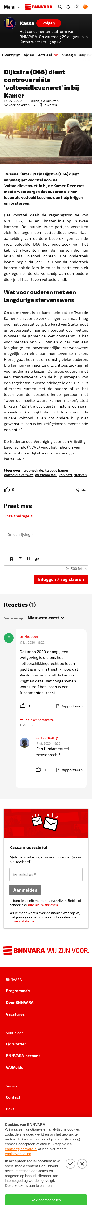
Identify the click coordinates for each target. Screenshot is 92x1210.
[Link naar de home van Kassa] (10, 23)
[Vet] (12, 560)
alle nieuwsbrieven (43, 905)
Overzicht (11, 54)
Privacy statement (23, 921)
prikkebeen (29, 636)
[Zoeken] (60, 7)
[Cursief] (20, 560)
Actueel (45, 54)
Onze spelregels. (19, 516)
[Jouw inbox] (68, 7)
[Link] (37, 560)
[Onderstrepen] (28, 560)
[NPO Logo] (85, 7)
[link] (33, 470)
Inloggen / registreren (61, 579)
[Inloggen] (76, 7)
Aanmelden (25, 889)
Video (29, 54)
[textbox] (46, 541)
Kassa (27, 23)
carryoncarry (46, 737)
